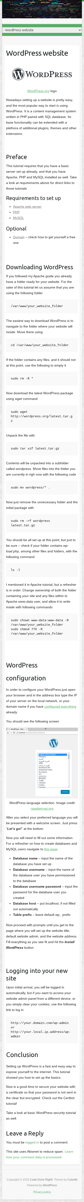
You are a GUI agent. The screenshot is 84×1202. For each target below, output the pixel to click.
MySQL (18, 218)
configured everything (60, 706)
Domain (18, 237)
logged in (32, 1142)
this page (51, 849)
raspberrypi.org (42, 808)
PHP (16, 212)
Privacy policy (42, 1192)
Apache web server (27, 206)
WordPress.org (38, 91)
